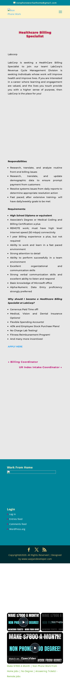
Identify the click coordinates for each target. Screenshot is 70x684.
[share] (56, 635)
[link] (12, 637)
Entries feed (15, 519)
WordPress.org (17, 529)
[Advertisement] (35, 410)
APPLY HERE (15, 346)
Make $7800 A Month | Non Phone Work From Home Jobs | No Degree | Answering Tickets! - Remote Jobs (34, 637)
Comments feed (18, 524)
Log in (12, 514)
